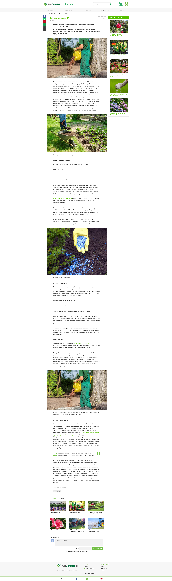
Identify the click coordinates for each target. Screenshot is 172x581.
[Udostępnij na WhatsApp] (44, 19)
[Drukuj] (44, 29)
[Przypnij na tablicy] (44, 21)
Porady (121, 5)
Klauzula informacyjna (89, 573)
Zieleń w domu (51, 10)
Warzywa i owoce (105, 10)
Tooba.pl (102, 566)
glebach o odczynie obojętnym (82, 343)
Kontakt (86, 566)
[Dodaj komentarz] (44, 24)
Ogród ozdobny (69, 10)
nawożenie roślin (57, 491)
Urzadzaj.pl (103, 570)
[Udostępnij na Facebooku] (44, 16)
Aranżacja (121, 10)
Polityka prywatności (89, 568)
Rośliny (126, 5)
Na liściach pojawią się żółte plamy (62, 198)
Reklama (87, 571)
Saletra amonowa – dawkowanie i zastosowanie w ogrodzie (118, 95)
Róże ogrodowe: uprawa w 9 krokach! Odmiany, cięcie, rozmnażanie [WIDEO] (117, 36)
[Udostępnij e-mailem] (44, 27)
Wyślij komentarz (97, 548)
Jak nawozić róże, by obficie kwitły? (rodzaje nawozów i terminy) (117, 75)
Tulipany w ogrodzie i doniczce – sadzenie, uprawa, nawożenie (118, 55)
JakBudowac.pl (104, 568)
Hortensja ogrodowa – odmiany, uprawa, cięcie (118, 114)
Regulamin (87, 570)
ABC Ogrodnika (87, 10)
